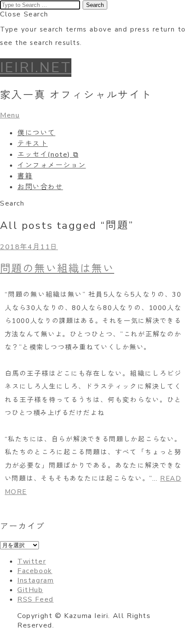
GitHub (30, 590)
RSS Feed (35, 599)
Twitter (31, 561)
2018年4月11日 (29, 247)
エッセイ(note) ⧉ (47, 154)
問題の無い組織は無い (57, 269)
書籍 (24, 176)
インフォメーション (51, 165)
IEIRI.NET (35, 67)
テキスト (32, 144)
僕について (36, 133)
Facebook (34, 571)
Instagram (35, 580)
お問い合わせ (40, 187)
